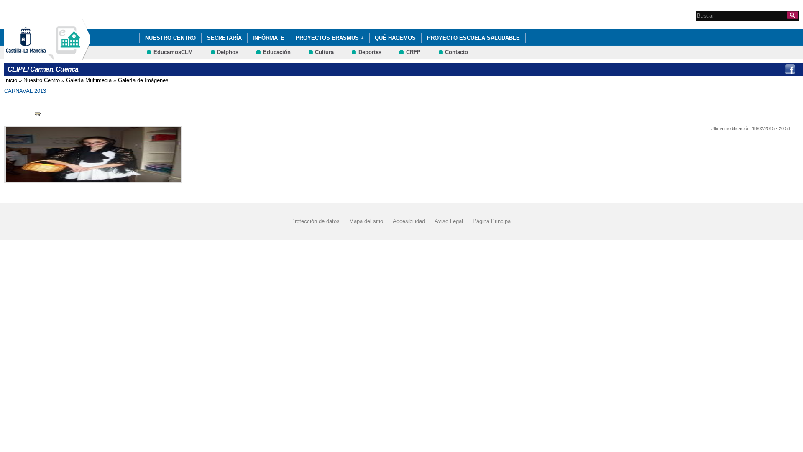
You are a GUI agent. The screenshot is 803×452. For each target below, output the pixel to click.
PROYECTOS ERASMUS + (330, 38)
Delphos (227, 52)
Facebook (790, 69)
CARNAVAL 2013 (25, 91)
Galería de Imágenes (143, 80)
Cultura (324, 52)
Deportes (369, 52)
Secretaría (224, 38)
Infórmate (268, 38)
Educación (277, 52)
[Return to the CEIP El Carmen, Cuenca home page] (69, 56)
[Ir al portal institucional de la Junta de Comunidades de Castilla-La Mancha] (36, 56)
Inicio (10, 80)
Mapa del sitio (366, 221)
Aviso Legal (449, 221)
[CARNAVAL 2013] (91, 154)
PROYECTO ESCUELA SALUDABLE (473, 38)
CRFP (413, 52)
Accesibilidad (409, 221)
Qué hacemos (395, 38)
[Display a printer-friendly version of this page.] (37, 113)
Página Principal (492, 221)
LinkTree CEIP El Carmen (773, 69)
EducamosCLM (173, 52)
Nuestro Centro (170, 38)
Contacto (456, 52)
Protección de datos (315, 221)
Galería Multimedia (89, 80)
